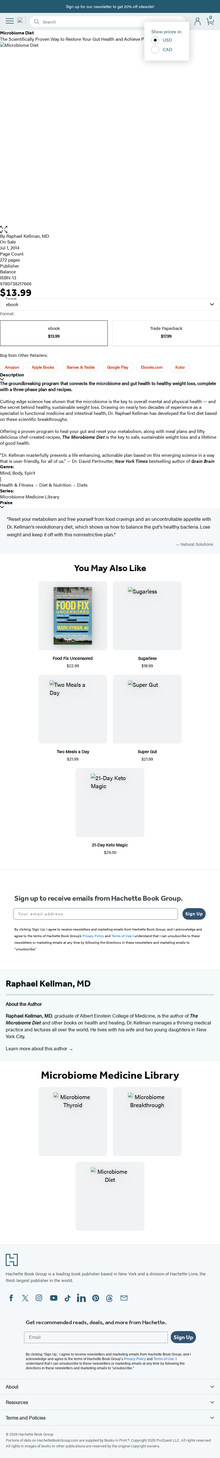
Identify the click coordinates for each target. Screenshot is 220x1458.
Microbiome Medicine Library (29, 496)
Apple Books (43, 367)
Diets (82, 485)
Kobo (180, 367)
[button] (110, 229)
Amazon (12, 367)
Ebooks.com (152, 367)
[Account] (198, 22)
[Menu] (10, 21)
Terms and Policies (26, 1417)
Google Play (117, 367)
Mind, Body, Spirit (17, 472)
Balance (8, 271)
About (12, 1386)
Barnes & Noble (81, 367)
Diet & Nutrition (55, 485)
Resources (17, 1402)
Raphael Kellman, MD (27, 236)
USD (167, 39)
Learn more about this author (37, 1048)
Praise (6, 502)
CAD (167, 49)
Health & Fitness (17, 485)
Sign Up (194, 913)
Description (12, 375)
